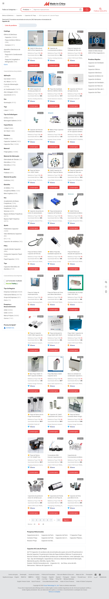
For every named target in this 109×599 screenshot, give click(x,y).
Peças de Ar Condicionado (13, 55)
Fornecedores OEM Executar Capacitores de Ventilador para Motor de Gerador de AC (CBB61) (55, 456)
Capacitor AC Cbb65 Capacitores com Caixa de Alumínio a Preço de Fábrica (55, 415)
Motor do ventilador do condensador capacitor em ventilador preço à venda (75, 375)
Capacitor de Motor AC (95, 76)
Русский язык (82, 577)
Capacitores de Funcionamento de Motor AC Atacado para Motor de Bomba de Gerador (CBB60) (75, 456)
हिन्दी (38, 579)
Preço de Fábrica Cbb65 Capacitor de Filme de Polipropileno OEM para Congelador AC (35, 253)
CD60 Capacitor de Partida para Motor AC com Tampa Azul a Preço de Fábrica (35, 90)
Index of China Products (67, 581)
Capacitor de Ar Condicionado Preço (62, 538)
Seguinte (66, 520)
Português (66, 577)
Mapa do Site (80, 574)
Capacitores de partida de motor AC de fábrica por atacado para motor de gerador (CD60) (35, 497)
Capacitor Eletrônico (95, 73)
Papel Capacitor (11, 259)
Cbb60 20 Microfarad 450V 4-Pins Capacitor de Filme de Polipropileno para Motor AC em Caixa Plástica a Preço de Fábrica (35, 49)
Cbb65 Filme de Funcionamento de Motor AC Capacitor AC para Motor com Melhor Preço (75, 212)
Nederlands (103, 577)
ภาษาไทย (44, 579)
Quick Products (36, 581)
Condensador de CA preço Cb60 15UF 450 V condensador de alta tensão (75, 293)
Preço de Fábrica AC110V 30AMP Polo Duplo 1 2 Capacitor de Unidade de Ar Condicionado (34, 456)
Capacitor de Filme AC (95, 86)
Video (41, 31)
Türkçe (51, 579)
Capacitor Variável (12, 141)
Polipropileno (11, 152)
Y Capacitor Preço (76, 535)
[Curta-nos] (96, 574)
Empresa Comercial (13, 292)
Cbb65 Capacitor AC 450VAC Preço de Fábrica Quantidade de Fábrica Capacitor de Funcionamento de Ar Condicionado (55, 171)
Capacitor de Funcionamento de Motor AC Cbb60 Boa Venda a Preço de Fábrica (55, 49)
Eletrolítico (10, 162)
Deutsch (58, 577)
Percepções (89, 574)
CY (7, 239)
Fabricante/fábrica (13, 295)
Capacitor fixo (11, 144)
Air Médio (9, 188)
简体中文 (23, 577)
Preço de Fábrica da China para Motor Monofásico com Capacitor (55, 293)
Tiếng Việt (58, 579)
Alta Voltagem (11, 92)
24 (34, 524)
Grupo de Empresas (12, 297)
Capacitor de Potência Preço (48, 538)
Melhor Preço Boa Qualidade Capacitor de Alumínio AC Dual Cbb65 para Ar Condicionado (55, 253)
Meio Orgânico (10, 193)
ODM (8, 313)
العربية (96, 577)
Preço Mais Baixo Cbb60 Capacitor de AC (55, 375)
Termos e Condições (54, 592)
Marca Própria (11, 315)
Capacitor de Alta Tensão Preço (48, 541)
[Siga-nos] (100, 574)
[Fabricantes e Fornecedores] (54, 4)
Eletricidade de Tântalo (13, 159)
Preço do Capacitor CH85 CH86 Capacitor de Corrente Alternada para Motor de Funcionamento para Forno (35, 334)
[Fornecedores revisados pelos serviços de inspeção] (13, 281)
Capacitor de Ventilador (96, 63)
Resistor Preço (32, 541)
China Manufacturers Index (50, 581)
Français (44, 577)
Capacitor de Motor (94, 79)
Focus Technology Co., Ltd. (51, 585)
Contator (10, 45)
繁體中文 (31, 577)
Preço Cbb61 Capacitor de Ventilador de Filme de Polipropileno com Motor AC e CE (75, 334)
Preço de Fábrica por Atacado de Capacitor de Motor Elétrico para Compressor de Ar (75, 253)
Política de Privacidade (48, 574)
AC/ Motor (10, 82)
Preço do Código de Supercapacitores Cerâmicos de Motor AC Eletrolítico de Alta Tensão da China (35, 293)
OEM (8, 310)
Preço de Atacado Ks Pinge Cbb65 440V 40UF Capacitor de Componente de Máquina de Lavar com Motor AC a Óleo (55, 334)
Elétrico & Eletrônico (10, 34)
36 (39, 524)
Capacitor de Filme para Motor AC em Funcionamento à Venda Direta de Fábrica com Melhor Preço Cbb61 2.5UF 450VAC (75, 497)
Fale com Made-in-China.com (65, 574)
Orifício (8, 118)
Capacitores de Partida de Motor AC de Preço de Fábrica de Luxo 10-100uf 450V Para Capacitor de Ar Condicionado (55, 497)
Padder (8, 139)
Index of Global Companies (84, 581)
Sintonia (9, 211)
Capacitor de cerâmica (13, 241)
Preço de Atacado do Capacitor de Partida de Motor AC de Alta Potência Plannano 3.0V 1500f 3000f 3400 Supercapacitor (55, 212)
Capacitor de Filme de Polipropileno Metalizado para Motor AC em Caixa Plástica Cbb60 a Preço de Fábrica (35, 130)
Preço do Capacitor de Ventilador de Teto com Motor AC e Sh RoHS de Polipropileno (74, 49)
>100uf (8, 128)
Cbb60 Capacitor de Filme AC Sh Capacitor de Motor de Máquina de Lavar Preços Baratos (75, 130)
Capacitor (91, 66)
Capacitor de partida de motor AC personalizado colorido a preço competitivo (35, 212)
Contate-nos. (10, 328)
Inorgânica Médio (12, 191)
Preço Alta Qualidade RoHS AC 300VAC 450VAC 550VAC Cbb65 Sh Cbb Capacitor (55, 90)
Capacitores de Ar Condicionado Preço (33, 535)
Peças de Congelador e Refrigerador (12, 60)
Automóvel (10, 95)
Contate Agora (33, 65)
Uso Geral (10, 79)
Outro (6, 64)
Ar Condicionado (12, 89)
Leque (9, 110)
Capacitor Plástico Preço (76, 538)
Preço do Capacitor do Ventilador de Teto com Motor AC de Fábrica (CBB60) (75, 171)
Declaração (23, 574)
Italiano (73, 577)
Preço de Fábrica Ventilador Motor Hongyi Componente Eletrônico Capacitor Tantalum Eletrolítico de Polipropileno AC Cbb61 (75, 415)
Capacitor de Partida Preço (48, 535)
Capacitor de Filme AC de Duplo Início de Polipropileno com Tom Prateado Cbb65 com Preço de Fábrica (75, 90)
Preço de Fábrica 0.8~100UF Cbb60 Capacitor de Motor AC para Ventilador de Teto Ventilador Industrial (34, 171)
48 (43, 524)
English (17, 577)
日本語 (38, 577)
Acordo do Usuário (34, 574)
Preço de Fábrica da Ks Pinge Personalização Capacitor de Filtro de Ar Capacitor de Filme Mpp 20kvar (35, 415)
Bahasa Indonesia (69, 579)
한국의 (90, 577)
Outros (8, 318)
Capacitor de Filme (94, 92)
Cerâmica (9, 180)
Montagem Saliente (12, 121)
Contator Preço (32, 538)
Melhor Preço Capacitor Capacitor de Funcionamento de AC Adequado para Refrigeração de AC (55, 130)
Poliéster (9, 173)
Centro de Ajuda (13, 574)
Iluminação (10, 102)
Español (51, 577)
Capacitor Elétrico (94, 69)
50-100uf (9, 131)
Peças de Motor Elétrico (12, 41)
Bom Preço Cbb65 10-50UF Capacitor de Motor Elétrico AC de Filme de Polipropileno (35, 375)
